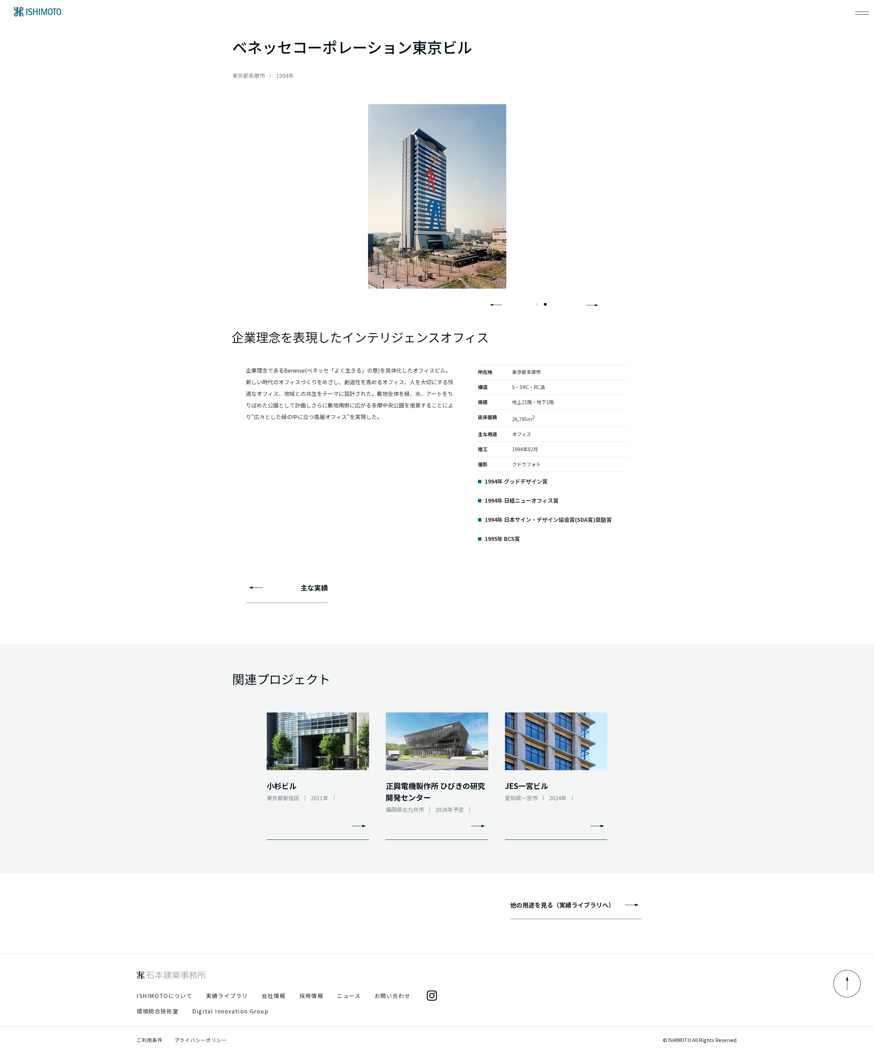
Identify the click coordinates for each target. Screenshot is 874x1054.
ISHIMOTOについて (164, 995)
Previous (496, 305)
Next (592, 305)
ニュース (349, 995)
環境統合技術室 (158, 1011)
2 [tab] (545, 304)
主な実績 (314, 588)
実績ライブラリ (227, 995)
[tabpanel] (437, 196)
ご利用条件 (150, 1040)
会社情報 (273, 995)
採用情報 (311, 995)
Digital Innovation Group (230, 1011)
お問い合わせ (393, 995)
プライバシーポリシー (200, 1040)
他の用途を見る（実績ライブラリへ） (562, 904)
